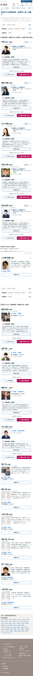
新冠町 (19, 631)
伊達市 (14, 623)
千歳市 (9, 527)
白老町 (19, 629)
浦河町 (22, 631)
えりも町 (3, 632)
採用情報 (5, 668)
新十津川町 (3, 627)
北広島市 (18, 623)
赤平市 (6, 621)
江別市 (2, 621)
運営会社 (5, 666)
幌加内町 (7, 629)
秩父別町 (14, 627)
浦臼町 (22, 625)
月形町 (19, 625)
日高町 (11, 631)
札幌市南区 (21, 391)
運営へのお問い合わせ (9, 657)
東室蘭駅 (15, 315)
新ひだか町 (8, 632)
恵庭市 (10, 623)
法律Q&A (5, 649)
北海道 (4, 271)
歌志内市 (26, 621)
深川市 (2, 623)
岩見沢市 (15, 619)
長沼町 (11, 625)
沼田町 (26, 627)
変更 (30, 25)
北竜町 (22, 627)
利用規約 (21, 649)
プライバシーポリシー (25, 651)
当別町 (26, 623)
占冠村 (2, 629)
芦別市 (27, 619)
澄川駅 (5, 604)
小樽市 (2, 619)
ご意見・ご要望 (23, 646)
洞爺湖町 (27, 629)
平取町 (15, 631)
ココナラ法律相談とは (9, 646)
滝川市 (18, 621)
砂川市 (21, 621)
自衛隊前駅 (16, 393)
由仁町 (7, 625)
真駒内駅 (5, 579)
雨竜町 (18, 627)
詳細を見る (16, 274)
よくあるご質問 (7, 655)
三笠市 (10, 621)
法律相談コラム (7, 651)
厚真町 (22, 629)
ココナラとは (6, 653)
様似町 (26, 631)
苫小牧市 (20, 619)
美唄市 (23, 619)
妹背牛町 (9, 627)
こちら (30, 251)
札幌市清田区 (21, 430)
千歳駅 (5, 529)
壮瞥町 (15, 629)
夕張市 (10, 619)
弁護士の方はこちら (26, 1)
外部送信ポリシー (24, 653)
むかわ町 (7, 631)
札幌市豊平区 (10, 602)
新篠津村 (3, 625)
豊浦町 (11, 629)
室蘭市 (19, 313)
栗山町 (15, 625)
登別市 (14, 46)
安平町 (2, 631)
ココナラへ (4, 1)
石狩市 (22, 623)
